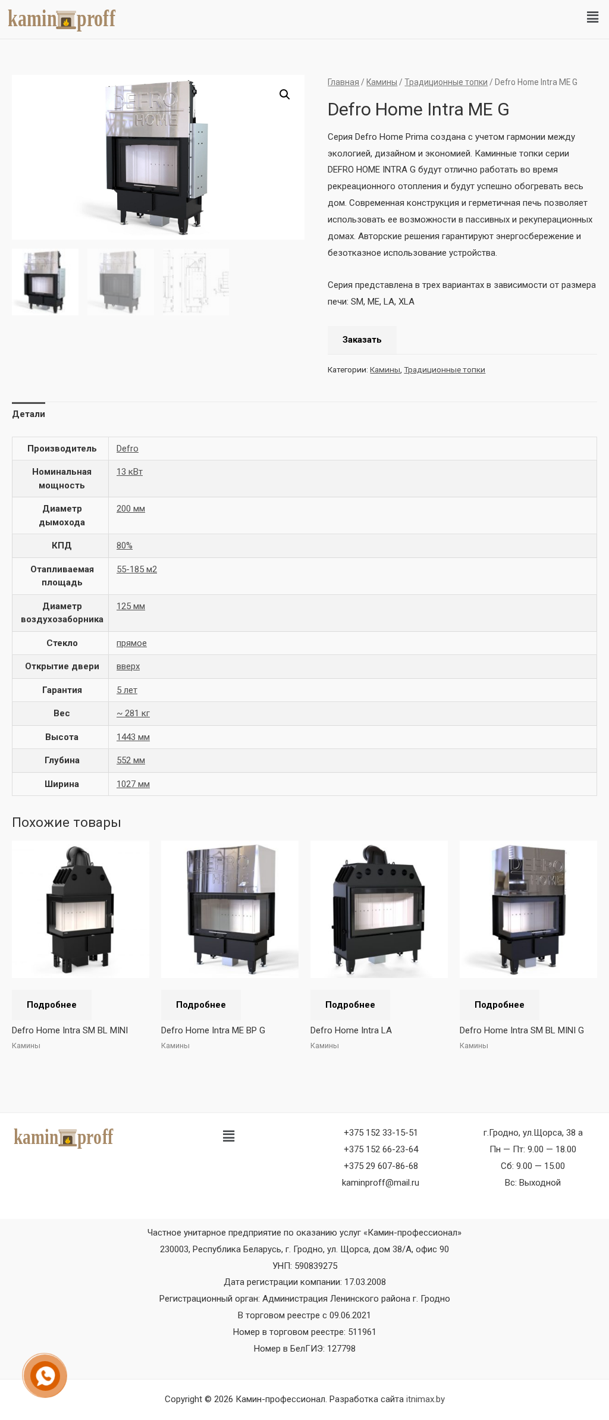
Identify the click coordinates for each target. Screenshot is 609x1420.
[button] (593, 17)
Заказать (362, 339)
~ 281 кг (133, 713)
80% (125, 545)
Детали (28, 414)
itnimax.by (425, 1399)
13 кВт (130, 471)
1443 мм (133, 737)
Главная (343, 82)
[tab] (28, 415)
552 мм (131, 760)
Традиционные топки (446, 82)
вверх (128, 666)
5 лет (127, 690)
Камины (381, 82)
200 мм (131, 508)
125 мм (131, 606)
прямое (132, 643)
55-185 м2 (137, 569)
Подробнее (52, 1004)
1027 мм (133, 784)
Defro (128, 448)
